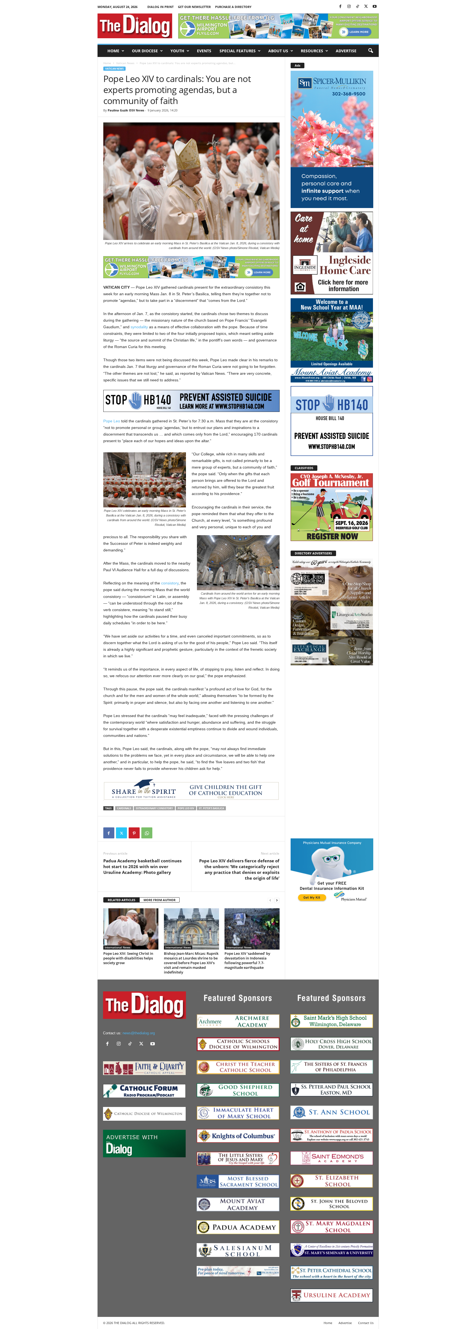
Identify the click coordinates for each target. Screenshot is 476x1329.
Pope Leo (111, 421)
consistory (169, 583)
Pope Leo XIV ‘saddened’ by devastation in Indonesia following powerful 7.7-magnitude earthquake (247, 960)
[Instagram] (349, 7)
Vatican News (125, 63)
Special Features (238, 50)
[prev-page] (270, 900)
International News (117, 947)
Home (113, 50)
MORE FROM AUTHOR (159, 900)
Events (204, 50)
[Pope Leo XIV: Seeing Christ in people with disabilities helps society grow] (130, 929)
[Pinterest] (134, 832)
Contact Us (366, 1323)
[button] (370, 51)
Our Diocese (145, 50)
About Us (278, 50)
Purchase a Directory (233, 7)
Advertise (346, 50)
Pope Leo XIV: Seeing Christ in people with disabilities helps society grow (128, 958)
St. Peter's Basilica (211, 808)
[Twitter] (366, 7)
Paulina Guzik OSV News (126, 110)
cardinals (124, 808)
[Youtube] (374, 7)
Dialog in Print (160, 7)
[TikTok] (357, 7)
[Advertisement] (332, 751)
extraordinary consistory (154, 808)
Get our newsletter (194, 7)
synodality (139, 327)
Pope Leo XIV (186, 808)
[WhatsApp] (146, 832)
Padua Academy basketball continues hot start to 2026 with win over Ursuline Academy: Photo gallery (142, 866)
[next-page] (277, 900)
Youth (177, 50)
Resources (312, 50)
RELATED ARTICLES (121, 900)
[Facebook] (340, 7)
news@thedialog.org (139, 1033)
